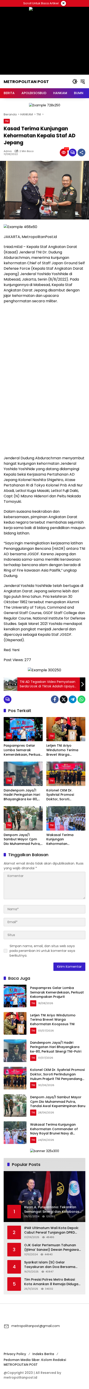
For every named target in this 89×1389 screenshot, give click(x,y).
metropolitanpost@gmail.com (35, 1326)
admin (8, 151)
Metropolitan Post (26, 81)
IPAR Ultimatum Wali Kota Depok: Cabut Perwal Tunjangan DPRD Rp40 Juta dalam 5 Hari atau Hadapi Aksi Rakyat (51, 1230)
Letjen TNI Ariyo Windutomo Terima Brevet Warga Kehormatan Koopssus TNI (65, 750)
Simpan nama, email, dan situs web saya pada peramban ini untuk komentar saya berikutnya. (42, 951)
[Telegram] (72, 699)
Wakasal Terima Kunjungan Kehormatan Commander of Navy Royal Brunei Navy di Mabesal (63, 839)
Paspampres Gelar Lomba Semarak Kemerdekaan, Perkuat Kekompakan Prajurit (23, 750)
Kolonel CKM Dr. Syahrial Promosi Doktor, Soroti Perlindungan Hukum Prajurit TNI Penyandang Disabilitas (65, 795)
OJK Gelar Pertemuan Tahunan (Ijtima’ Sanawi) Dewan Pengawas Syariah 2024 (52, 1247)
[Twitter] (64, 699)
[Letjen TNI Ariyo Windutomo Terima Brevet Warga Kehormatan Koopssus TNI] (65, 729)
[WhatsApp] (81, 699)
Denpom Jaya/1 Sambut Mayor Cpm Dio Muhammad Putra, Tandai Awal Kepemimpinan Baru (22, 839)
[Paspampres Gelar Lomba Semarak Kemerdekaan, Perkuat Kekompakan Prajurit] (23, 729)
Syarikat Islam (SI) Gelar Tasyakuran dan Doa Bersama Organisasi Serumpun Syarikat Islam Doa (49, 1264)
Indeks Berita (43, 1354)
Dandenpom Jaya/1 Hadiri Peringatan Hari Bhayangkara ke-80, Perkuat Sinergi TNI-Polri (22, 795)
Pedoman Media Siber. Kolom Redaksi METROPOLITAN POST (35, 1362)
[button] (75, 81)
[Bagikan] (81, 152)
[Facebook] (55, 699)
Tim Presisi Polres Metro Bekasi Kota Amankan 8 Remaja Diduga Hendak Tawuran (51, 1281)
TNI (7, 121)
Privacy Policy (15, 1354)
